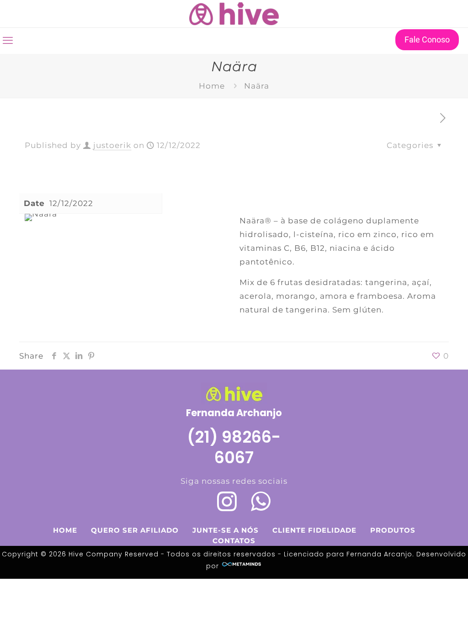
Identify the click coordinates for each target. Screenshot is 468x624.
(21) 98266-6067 (234, 447)
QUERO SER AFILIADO (135, 530)
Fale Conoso (427, 39)
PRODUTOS (392, 530)
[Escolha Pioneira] (234, 13)
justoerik (112, 145)
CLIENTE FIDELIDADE (314, 530)
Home (212, 85)
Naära (256, 85)
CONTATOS (234, 540)
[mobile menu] (8, 40)
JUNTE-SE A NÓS (225, 530)
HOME (65, 530)
